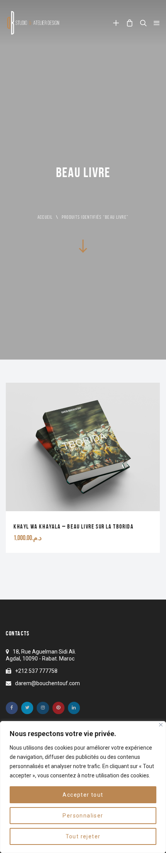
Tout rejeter (83, 836)
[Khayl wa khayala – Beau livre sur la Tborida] (83, 468)
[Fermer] (161, 724)
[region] (83, 787)
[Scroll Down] (83, 246)
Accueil (45, 217)
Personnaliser (83, 815)
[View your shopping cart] (129, 23)
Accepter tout (83, 795)
